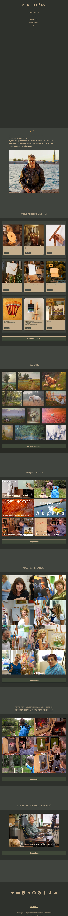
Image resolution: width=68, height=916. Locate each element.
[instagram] (23, 893)
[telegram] (29, 893)
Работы (34, 16)
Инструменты (34, 12)
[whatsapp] (39, 893)
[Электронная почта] (55, 893)
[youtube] (18, 893)
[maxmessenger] (34, 893)
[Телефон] (50, 893)
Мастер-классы (34, 22)
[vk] (13, 893)
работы (34, 364)
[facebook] (45, 893)
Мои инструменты (34, 213)
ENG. (34, 25)
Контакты (34, 907)
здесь (29, 146)
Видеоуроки (34, 19)
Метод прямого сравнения (34, 710)
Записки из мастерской (34, 805)
